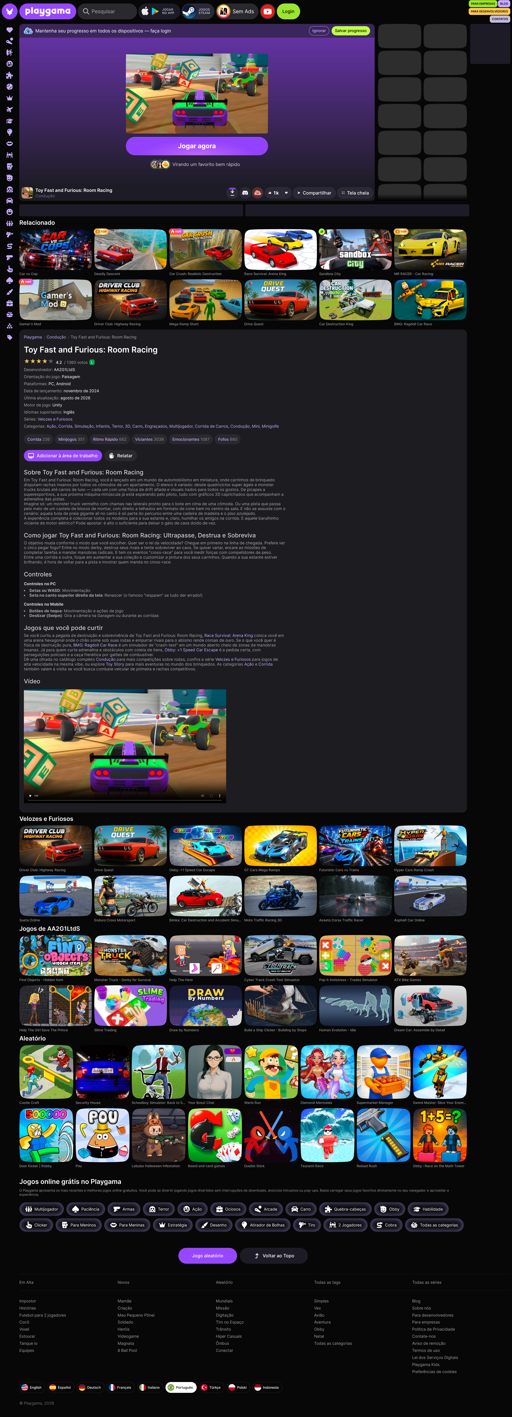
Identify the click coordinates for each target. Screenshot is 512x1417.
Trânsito (223, 1329)
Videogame (128, 1336)
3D (127, 426)
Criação (125, 1308)
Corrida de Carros (211, 426)
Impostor (27, 1301)
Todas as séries (427, 1282)
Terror (117, 426)
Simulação (84, 426)
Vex (317, 1308)
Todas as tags (327, 1282)
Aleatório (224, 1282)
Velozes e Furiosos (55, 419)
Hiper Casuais (229, 1336)
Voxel (24, 1329)
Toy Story (115, 664)
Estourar (27, 1336)
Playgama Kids (426, 1364)
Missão (222, 1308)
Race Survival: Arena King (228, 635)
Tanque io (28, 1343)
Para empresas (426, 1322)
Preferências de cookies (434, 1371)
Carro (137, 426)
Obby (319, 1329)
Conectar (224, 1350)
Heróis (124, 1329)
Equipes (26, 1350)
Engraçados (156, 426)
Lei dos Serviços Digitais (435, 1357)
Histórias (27, 1308)
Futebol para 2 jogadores (42, 1315)
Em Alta (26, 1282)
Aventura (322, 1322)
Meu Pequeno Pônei (136, 1315)
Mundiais (224, 1301)
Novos (123, 1282)
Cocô (24, 1322)
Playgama (33, 337)
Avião (319, 1315)
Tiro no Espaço (230, 1322)
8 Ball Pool (127, 1350)
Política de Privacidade (433, 1329)
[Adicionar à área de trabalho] (232, 193)
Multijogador (181, 426)
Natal (319, 1336)
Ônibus (222, 1343)
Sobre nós (421, 1308)
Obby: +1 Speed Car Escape (191, 649)
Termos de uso (426, 1350)
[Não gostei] (287, 193)
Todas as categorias (333, 1343)
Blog (416, 1301)
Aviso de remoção (429, 1343)
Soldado (125, 1322)
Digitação (225, 1315)
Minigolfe (270, 426)
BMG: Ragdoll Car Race (95, 645)
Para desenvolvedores (433, 1315)
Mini (256, 426)
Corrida (65, 426)
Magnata (126, 1343)
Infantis (103, 426)
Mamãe (124, 1301)
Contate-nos (424, 1336)
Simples (321, 1301)
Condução (57, 337)
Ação (51, 426)
